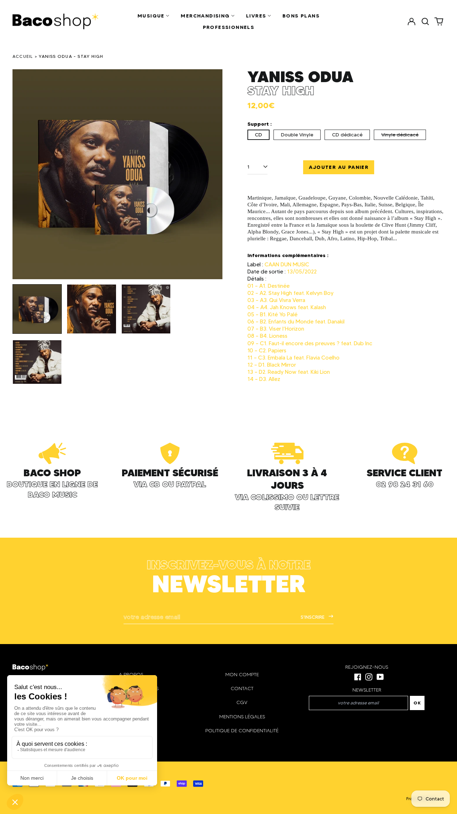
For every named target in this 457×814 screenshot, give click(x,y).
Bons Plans (301, 15)
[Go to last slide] (22, 174)
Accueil (22, 56)
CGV (241, 702)
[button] (425, 21)
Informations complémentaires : (287, 255)
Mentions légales (242, 717)
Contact (242, 688)
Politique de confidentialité (241, 731)
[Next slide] (212, 174)
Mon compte (242, 675)
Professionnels (229, 27)
